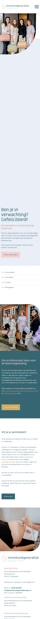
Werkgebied (9, 287)
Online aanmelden (11, 255)
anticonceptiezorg (10, 393)
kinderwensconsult (31, 391)
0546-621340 (16, 588)
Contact (8, 282)
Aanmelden (9, 277)
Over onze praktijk (11, 407)
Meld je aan (8, 496)
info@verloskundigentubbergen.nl (17, 590)
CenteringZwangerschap (14, 391)
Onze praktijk (10, 272)
